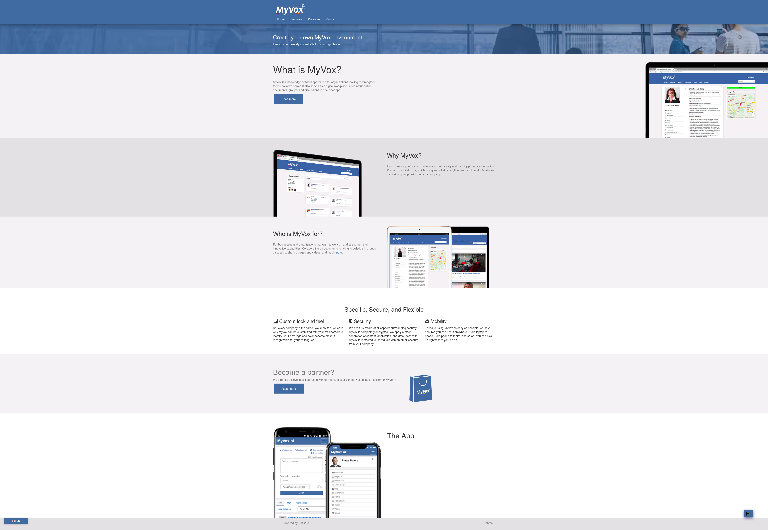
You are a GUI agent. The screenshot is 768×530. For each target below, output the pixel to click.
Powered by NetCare (296, 523)
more (338, 252)
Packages (314, 19)
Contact (331, 19)
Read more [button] (289, 99)
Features (296, 19)
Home (281, 19)
